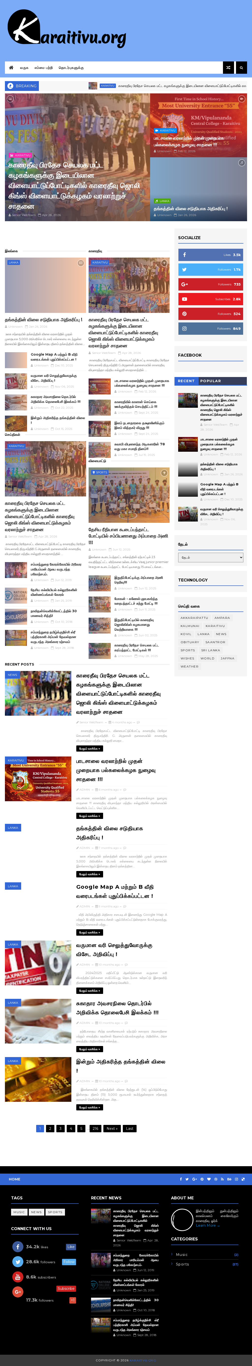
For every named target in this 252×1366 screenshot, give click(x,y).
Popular (210, 381)
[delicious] (243, 1179)
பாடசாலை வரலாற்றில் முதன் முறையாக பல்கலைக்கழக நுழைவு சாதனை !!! (141, 383)
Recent (186, 381)
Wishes (187, 658)
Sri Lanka (210, 650)
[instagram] (236, 1179)
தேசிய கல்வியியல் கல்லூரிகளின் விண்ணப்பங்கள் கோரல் (54, 592)
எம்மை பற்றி (44, 67)
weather (190, 666)
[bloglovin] (209, 1179)
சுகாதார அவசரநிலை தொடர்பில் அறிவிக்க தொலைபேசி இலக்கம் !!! (55, 399)
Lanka (164, 201)
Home (14, 1179)
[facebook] (181, 1179)
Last (129, 1128)
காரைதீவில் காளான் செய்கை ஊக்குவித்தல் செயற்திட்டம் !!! (135, 404)
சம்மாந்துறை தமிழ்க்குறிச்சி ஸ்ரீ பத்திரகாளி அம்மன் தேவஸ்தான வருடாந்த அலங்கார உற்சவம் (53, 637)
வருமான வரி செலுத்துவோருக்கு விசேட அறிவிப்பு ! (54, 378)
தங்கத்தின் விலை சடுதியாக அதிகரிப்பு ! (191, 208)
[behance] (229, 1179)
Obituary (190, 642)
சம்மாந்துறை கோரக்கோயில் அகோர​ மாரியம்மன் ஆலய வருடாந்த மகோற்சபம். (56, 569)
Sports (101, 472)
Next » (112, 1128)
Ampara (222, 618)
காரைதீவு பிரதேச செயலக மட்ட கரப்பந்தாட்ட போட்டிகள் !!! (136, 647)
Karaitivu (68, 85)
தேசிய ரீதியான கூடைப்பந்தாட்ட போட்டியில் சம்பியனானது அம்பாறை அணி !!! (128, 536)
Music (19, 1212)
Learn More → (208, 1225)
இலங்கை (11, 251)
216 (95, 1128)
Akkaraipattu (194, 618)
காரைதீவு (95, 251)
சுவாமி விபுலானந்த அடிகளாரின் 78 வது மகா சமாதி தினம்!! (139, 446)
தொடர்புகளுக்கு (71, 67)
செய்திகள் (12, 434)
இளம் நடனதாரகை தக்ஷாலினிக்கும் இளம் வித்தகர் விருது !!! (139, 425)
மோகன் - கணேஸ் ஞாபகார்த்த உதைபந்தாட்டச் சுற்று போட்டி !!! (136, 601)
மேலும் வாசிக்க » (89, 748)
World (208, 658)
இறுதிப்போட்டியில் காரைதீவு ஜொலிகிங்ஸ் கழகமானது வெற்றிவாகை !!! (134, 625)
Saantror (215, 642)
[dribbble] (216, 1179)
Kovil (186, 634)
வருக (24, 67)
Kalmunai (190, 626)
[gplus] (194, 1179)
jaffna (228, 658)
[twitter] (187, 1179)
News (12, 675)
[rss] (222, 1179)
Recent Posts (19, 664)
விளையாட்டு (97, 461)
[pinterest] (202, 1179)
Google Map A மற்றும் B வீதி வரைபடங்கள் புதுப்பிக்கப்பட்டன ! (54, 357)
